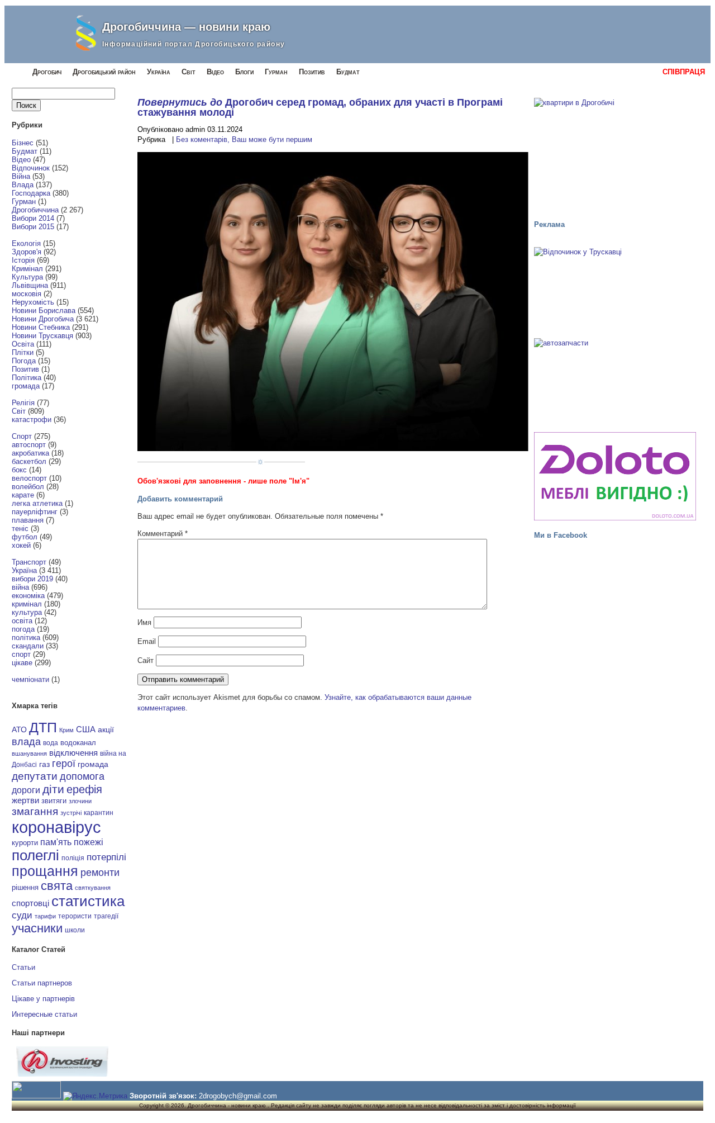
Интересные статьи (44, 1014)
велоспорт (29, 478)
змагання (35, 811)
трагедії (106, 916)
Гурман (276, 72)
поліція (72, 857)
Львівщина (30, 285)
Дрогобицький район (104, 72)
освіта (22, 621)
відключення (73, 752)
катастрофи (31, 419)
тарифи (45, 916)
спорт (21, 654)
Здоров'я (26, 252)
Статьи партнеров (42, 983)
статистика (88, 901)
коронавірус (56, 827)
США (86, 729)
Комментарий (162, 533)
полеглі (35, 855)
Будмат (348, 72)
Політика (26, 377)
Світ (189, 72)
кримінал (27, 604)
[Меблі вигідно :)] (615, 476)
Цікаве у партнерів (43, 998)
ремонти (100, 872)
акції (106, 730)
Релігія (23, 403)
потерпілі (106, 857)
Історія (23, 260)
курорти (25, 842)
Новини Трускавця (42, 335)
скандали (28, 646)
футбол (24, 537)
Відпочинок (31, 168)
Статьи (23, 967)
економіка (28, 595)
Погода (24, 361)
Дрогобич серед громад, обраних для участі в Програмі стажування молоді (320, 107)
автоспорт (29, 444)
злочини (80, 801)
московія (26, 294)
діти (53, 789)
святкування (93, 887)
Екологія (26, 243)
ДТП (43, 727)
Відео (215, 72)
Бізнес (23, 143)
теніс (20, 528)
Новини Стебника (41, 327)
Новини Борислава (43, 310)
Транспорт (29, 562)
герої (63, 763)
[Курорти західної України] (615, 289)
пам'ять (56, 842)
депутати (35, 776)
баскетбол (29, 461)
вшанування (29, 753)
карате (23, 495)
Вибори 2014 (33, 218)
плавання (28, 520)
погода (23, 629)
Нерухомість (33, 302)
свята (57, 886)
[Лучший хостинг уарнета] (62, 1074)
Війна (21, 176)
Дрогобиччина (35, 210)
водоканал (78, 743)
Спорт (22, 436)
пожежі (88, 842)
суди (22, 915)
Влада (23, 185)
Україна (158, 72)
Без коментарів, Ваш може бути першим (244, 139)
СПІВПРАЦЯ (683, 72)
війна (20, 587)
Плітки (23, 352)
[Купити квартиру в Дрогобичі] (615, 154)
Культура (27, 277)
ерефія (84, 789)
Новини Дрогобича (43, 319)
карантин (98, 813)
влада (26, 741)
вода (50, 743)
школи (75, 930)
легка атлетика (37, 503)
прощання (45, 871)
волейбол (28, 486)
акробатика (30, 453)
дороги (26, 790)
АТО (19, 729)
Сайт (145, 660)
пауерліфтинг (35, 512)
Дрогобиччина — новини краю (186, 27)
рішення (25, 887)
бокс (19, 470)
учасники (37, 928)
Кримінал (27, 268)
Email (146, 641)
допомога (82, 776)
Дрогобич (46, 72)
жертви (25, 800)
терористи (75, 916)
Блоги (244, 72)
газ (44, 764)
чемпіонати (30, 679)
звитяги (53, 801)
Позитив (312, 72)
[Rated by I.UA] (36, 1096)
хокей (21, 545)
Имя (144, 622)
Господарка (31, 193)
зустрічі (71, 812)
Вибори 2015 (33, 226)
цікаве (22, 662)
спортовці (30, 903)
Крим (66, 730)
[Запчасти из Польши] (615, 380)
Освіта (23, 344)
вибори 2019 (32, 579)
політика (26, 637)
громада (26, 386)
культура (27, 612)
